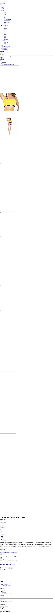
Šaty (4, 16)
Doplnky (5, 43)
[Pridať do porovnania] (0, 529)
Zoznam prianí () (2, 3)
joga (2, 535)
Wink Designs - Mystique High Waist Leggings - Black (9, 556)
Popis (2, 539)
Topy (4, 13)
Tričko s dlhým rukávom (7, 20)
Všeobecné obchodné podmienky (6, 47)
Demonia (5, 37)
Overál (4, 17)
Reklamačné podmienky (5, 49)
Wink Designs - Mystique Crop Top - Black (7, 564)
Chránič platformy (6, 39)
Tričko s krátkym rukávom (7, 19)
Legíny (5, 14)
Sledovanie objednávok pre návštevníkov (7, 593)
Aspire (4, 27)
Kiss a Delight (5, 28)
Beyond (5, 36)
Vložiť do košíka (3, 527)
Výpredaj (5, 12)
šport (2, 536)
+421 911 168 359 (2, 599)
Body (4, 15)
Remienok (5, 38)
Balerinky (5, 34)
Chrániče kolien (6, 24)
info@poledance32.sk (3, 600)
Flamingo (5, 26)
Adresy (3, 591)
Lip (4, 30)
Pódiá (4, 41)
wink (2, 537)
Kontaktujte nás (4, 1)
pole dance (3, 534)
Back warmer (5, 23)
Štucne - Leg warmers (6, 21)
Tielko (4, 18)
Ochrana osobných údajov (5, 586)
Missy (4, 33)
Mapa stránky (4, 592)
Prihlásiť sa (2, 608)
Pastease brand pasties (6, 22)
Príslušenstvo (3, 40)
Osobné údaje (4, 590)
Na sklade (1, 548)
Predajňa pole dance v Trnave (6, 46)
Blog (2, 45)
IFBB (4, 31)
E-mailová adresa (2, 604)
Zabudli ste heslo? (2, 607)
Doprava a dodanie (4, 48)
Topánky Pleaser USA (5, 25)
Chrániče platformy (6, 44)
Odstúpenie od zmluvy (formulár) (6, 585)
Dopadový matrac (6, 42)
